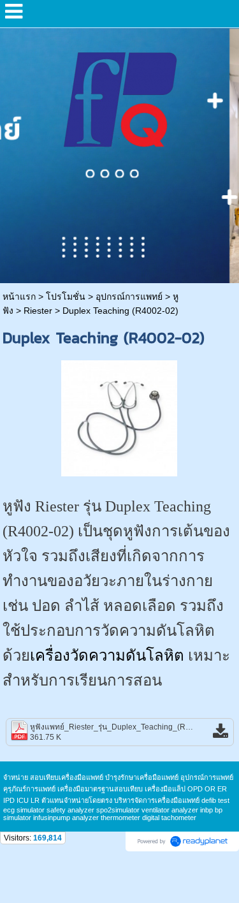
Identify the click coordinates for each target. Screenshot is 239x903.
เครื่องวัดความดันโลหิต (107, 655)
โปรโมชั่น (65, 296)
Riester (38, 310)
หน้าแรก (19, 296)
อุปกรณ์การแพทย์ (129, 296)
